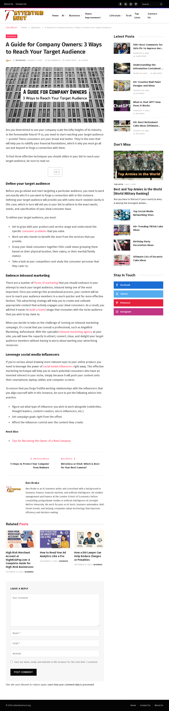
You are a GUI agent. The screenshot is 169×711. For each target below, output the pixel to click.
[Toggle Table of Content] (55, 172)
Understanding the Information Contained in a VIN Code (148, 66)
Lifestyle (115, 15)
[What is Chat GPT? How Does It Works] (122, 105)
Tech (129, 15)
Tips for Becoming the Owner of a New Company (41, 440)
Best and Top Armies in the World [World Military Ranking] (138, 191)
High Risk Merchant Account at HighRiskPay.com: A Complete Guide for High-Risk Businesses (20, 559)
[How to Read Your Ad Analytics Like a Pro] (55, 539)
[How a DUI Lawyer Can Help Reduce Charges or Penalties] (89, 539)
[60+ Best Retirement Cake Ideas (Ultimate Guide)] (122, 125)
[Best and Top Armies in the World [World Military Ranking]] (138, 165)
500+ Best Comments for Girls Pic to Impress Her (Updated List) (148, 46)
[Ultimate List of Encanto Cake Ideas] (122, 260)
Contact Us (21, 4)
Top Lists (137, 15)
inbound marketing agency (75, 331)
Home (55, 15)
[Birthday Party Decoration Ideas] (122, 245)
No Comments (54, 60)
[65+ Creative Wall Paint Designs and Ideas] (122, 85)
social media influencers (58, 366)
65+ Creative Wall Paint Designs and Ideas (147, 84)
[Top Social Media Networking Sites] (122, 214)
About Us (8, 4)
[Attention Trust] (25, 15)
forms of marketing (46, 282)
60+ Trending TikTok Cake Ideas (148, 228)
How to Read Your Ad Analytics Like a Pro (53, 554)
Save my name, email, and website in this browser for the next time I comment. (56, 662)
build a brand (37, 309)
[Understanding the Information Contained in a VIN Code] (122, 68)
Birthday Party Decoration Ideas (143, 243)
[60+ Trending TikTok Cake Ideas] (122, 230)
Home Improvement (93, 15)
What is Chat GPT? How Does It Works (147, 104)
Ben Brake (21, 60)
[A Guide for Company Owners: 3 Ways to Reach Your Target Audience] (55, 94)
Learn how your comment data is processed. (71, 684)
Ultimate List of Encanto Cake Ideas (148, 258)
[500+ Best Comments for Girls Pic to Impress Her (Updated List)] (122, 48)
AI (63, 15)
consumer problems (34, 231)
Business (74, 15)
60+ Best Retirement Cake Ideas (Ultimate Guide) (145, 124)
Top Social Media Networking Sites (143, 213)
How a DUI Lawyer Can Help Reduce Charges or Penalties (87, 556)
